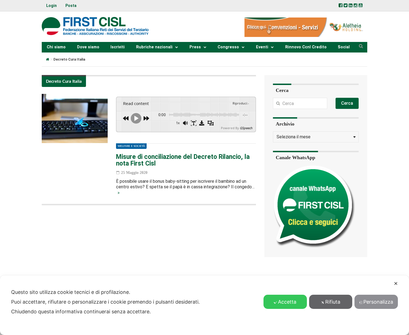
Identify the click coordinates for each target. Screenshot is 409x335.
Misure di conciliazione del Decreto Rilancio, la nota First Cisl (183, 160)
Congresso (228, 47)
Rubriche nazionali (154, 47)
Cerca (347, 103)
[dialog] (204, 305)
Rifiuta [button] (332, 302)
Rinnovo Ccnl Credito (306, 47)
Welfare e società (131, 146)
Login (51, 5)
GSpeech (246, 127)
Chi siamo (56, 47)
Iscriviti (117, 47)
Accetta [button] (287, 302)
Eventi (262, 47)
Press (195, 47)
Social (344, 47)
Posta (71, 5)
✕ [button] (396, 283)
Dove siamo (88, 47)
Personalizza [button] (378, 302)
